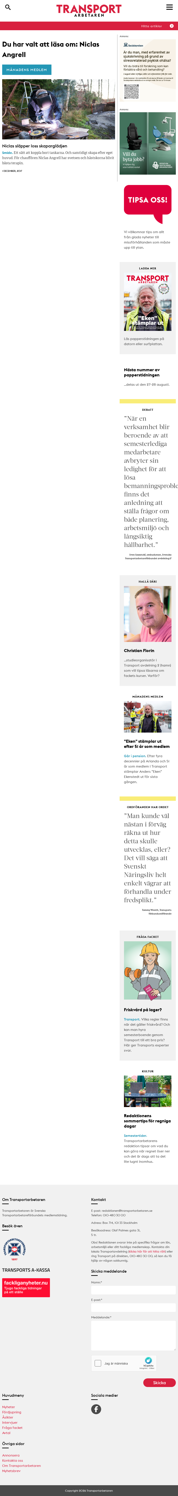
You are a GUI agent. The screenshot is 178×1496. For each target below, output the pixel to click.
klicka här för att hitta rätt (147, 1251)
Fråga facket (12, 1427)
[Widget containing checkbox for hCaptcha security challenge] (124, 1363)
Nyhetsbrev (11, 1471)
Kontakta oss (12, 1460)
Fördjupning (11, 1412)
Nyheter (8, 1407)
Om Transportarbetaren (21, 1465)
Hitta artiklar (151, 26)
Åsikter (7, 1417)
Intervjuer (10, 1422)
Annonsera (11, 1455)
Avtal (6, 1433)
